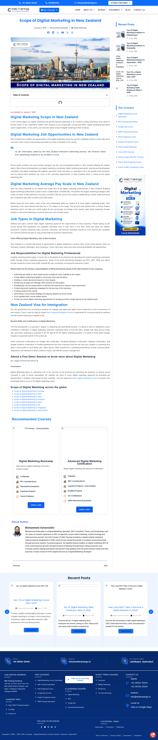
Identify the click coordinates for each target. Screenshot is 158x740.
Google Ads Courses (44, 693)
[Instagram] (48, 727)
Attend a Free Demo (119, 3)
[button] (48, 32)
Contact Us (139, 10)
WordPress (102, 689)
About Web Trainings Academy (18, 705)
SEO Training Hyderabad (46, 684)
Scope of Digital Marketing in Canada (29, 391)
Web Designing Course (45, 689)
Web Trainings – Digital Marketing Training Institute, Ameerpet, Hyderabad (49, 734)
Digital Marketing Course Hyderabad (50, 680)
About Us (88, 10)
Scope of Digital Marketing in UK (27, 405)
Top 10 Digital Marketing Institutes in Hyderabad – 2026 (136, 60)
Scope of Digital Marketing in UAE (27, 397)
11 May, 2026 (133, 96)
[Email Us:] (127, 695)
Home (77, 10)
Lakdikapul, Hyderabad (141, 661)
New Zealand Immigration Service (60, 312)
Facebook (101, 680)
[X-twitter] (55, 727)
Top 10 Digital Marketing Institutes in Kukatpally (136, 45)
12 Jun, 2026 (133, 38)
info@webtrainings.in (80, 661)
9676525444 (53, 3)
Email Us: (135, 693)
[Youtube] (45, 727)
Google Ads (72, 703)
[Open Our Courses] (56, 10)
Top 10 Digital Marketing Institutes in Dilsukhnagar (136, 32)
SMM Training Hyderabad (46, 701)
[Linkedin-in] (52, 727)
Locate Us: (135, 703)
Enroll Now (36, 505)
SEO (69, 699)
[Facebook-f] (41, 727)
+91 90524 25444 (29, 3)
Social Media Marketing (76, 707)
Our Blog (11, 709)
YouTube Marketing (104, 693)
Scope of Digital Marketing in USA (27, 394)
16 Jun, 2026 (133, 66)
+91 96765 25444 (139, 686)
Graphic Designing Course (46, 697)
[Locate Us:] (127, 705)
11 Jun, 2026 (133, 80)
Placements (114, 10)
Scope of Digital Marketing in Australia (29, 399)
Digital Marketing (80, 28)
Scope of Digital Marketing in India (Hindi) (31, 410)
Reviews (101, 10)
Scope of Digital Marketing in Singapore (30, 408)
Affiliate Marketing (104, 684)
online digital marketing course (84, 378)
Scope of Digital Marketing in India (28, 402)
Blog (128, 10)
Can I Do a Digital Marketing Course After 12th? (134, 74)
